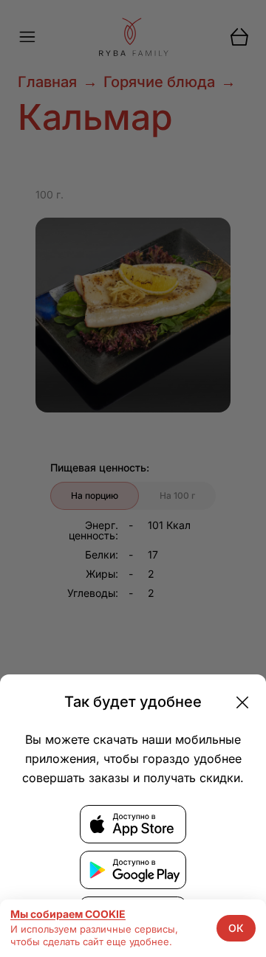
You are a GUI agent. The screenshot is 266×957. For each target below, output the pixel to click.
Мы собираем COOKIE (68, 914)
